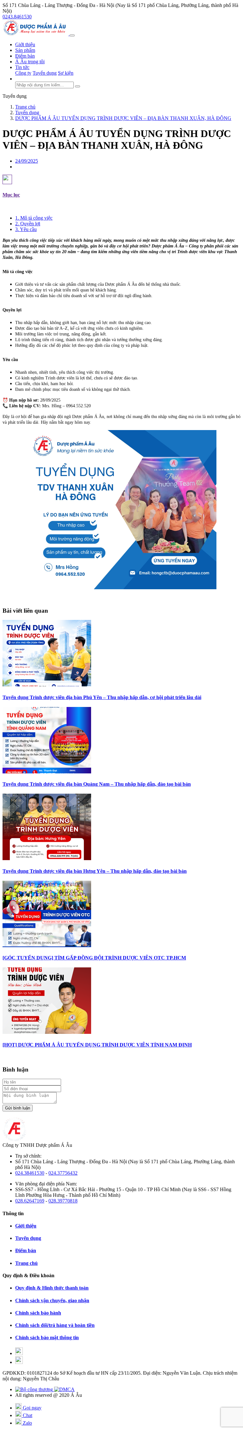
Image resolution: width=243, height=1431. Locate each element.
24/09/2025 (26, 161)
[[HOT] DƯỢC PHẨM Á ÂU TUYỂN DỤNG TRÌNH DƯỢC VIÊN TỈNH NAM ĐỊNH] (47, 1032)
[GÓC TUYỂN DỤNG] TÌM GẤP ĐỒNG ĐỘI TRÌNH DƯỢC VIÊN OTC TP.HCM (94, 957)
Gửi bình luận (17, 1108)
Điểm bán (25, 56)
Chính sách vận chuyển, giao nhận (52, 1300)
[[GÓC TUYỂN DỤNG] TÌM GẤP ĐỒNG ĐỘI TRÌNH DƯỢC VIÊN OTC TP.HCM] (47, 945)
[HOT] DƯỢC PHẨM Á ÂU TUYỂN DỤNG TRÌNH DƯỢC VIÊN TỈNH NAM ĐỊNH (97, 1044)
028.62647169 (29, 1200)
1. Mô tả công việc (34, 218)
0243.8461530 (17, 16)
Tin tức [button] (22, 67)
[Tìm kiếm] (77, 86)
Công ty (23, 73)
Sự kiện (65, 73)
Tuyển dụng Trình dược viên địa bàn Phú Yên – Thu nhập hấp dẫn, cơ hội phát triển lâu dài (102, 697)
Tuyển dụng (45, 73)
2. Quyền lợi (27, 223)
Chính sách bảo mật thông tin (47, 1337)
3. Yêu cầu (26, 229)
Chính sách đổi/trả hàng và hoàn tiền (55, 1325)
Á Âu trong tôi (30, 61)
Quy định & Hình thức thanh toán (52, 1287)
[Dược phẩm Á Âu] (36, 33)
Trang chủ (26, 1263)
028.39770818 (63, 1200)
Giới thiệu (25, 44)
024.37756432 (63, 1173)
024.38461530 (29, 1173)
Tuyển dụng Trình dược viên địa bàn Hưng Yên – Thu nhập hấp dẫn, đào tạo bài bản (95, 871)
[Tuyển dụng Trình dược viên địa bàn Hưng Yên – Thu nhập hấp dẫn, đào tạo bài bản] (47, 858)
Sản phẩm (25, 50)
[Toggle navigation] (72, 35)
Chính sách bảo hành (38, 1312)
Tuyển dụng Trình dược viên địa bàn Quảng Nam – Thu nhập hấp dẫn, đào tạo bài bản (97, 784)
